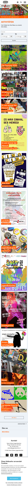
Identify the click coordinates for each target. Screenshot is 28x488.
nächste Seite (21, 424)
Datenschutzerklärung (6, 473)
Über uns (5, 428)
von (2, 34)
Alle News (14, 417)
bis (16, 34)
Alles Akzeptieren (14, 478)
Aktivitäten (5, 432)
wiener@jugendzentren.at (14, 448)
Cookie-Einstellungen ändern (14, 485)
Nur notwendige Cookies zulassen (14, 482)
